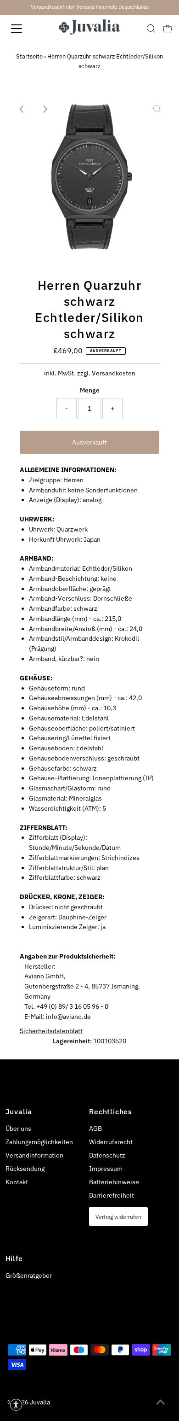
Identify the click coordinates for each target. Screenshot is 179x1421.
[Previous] (22, 109)
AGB (95, 1128)
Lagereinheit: (72, 1041)
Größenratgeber (29, 1275)
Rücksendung (25, 1168)
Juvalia (40, 1402)
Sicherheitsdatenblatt (51, 1031)
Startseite (29, 56)
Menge (90, 390)
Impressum (106, 1168)
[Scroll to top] (160, 1402)
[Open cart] (167, 29)
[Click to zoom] (157, 109)
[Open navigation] (24, 28)
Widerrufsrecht (111, 1142)
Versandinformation (34, 1155)
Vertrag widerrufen (118, 1216)
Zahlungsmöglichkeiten (39, 1142)
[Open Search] (151, 28)
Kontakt (17, 1182)
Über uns (18, 1128)
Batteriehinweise (114, 1182)
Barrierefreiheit (111, 1195)
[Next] (44, 109)
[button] (16, 1405)
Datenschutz (107, 1155)
